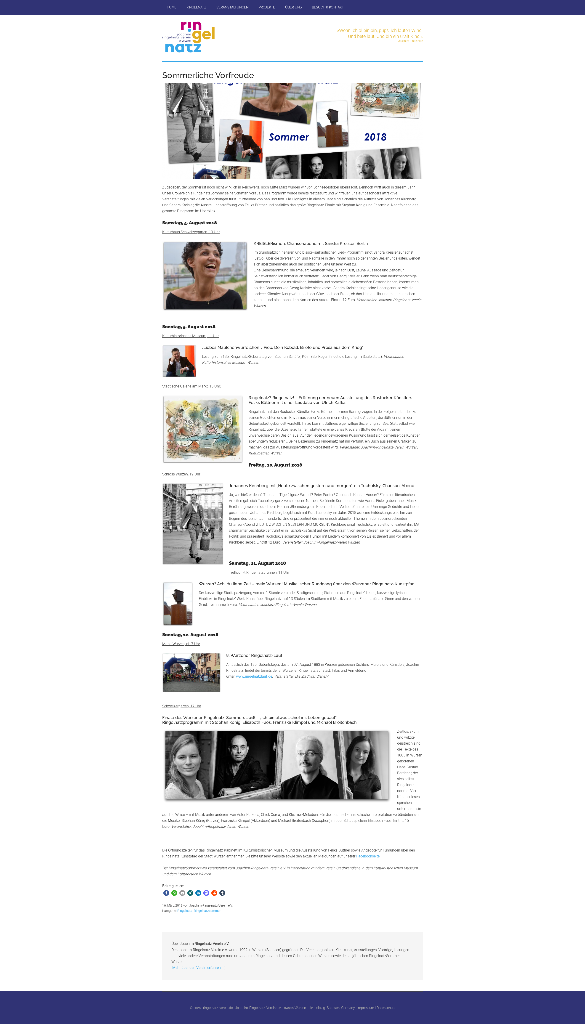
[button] (166, 893)
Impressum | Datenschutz (376, 1008)
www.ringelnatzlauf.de (254, 676)
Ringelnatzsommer (207, 911)
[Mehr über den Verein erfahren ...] (198, 968)
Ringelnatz (184, 911)
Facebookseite (368, 856)
